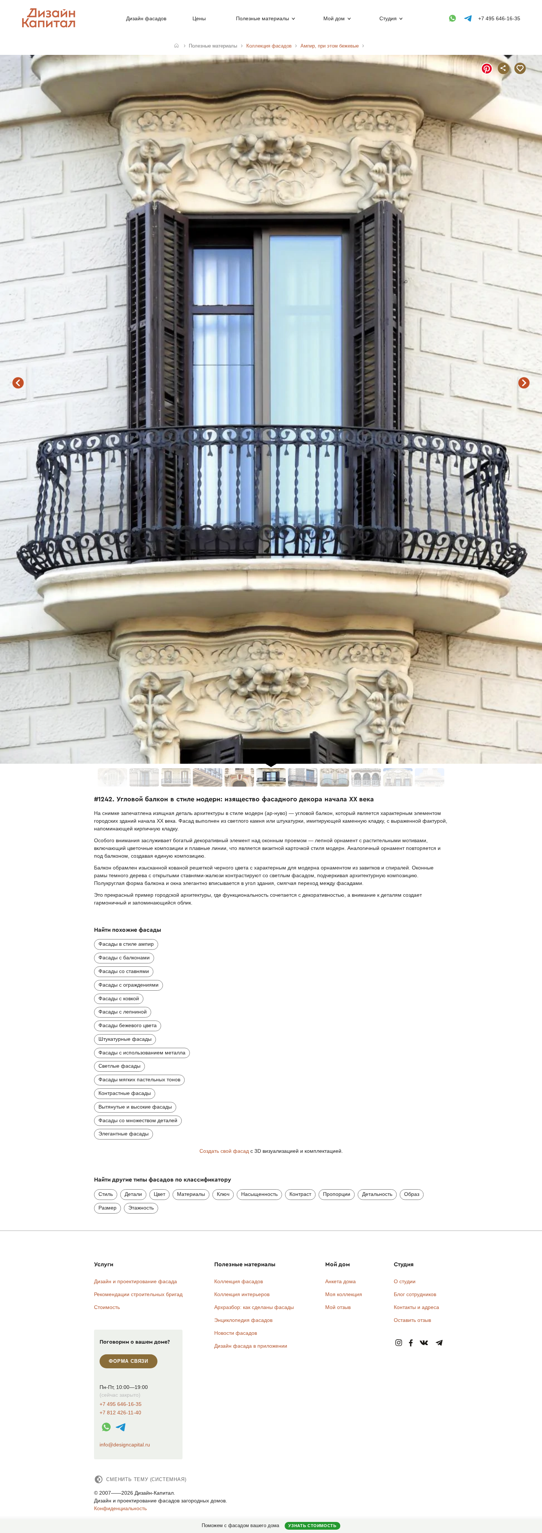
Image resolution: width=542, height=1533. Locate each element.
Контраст (300, 1194)
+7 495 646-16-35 (499, 18)
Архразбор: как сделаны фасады (254, 1307)
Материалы (191, 1194)
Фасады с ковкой (118, 998)
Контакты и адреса (416, 1307)
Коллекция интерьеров (242, 1294)
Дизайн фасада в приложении (250, 1346)
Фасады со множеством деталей (137, 1120)
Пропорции (336, 1194)
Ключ (223, 1194)
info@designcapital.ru (125, 1445)
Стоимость (107, 1307)
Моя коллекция (343, 1294)
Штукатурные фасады (125, 1039)
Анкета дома (340, 1281)
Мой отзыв (338, 1307)
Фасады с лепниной (122, 1012)
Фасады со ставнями (123, 971)
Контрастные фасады (124, 1093)
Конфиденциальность (120, 1508)
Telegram (439, 1343)
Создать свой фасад (224, 1151)
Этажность (141, 1208)
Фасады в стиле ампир (126, 944)
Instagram (399, 1343)
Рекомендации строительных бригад (138, 1294)
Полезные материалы (262, 18)
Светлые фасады (119, 1066)
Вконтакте (424, 1343)
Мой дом (334, 18)
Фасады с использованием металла (141, 1053)
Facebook (410, 1343)
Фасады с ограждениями (128, 985)
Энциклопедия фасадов (243, 1320)
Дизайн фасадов (146, 18)
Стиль (105, 1194)
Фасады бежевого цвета (127, 1025)
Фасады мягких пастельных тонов (139, 1079)
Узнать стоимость (312, 1525)
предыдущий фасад (18, 382)
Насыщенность (259, 1194)
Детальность (377, 1194)
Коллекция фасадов (238, 1281)
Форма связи (128, 1361)
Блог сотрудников (415, 1294)
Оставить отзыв (412, 1320)
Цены (199, 18)
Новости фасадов (235, 1333)
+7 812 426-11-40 (120, 1412)
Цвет (159, 1194)
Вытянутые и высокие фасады (135, 1107)
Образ (411, 1194)
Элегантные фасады (123, 1134)
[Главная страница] (50, 26)
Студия (388, 18)
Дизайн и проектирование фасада (135, 1281)
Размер (107, 1208)
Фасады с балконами (124, 957)
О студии (405, 1281)
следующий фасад (524, 382)
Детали (133, 1194)
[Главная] (176, 46)
